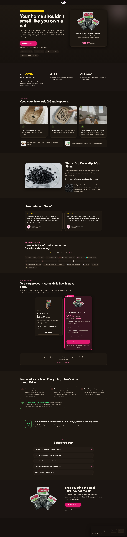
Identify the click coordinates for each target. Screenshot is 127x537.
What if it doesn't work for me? (44, 472)
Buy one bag (48, 332)
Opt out (114, 531)
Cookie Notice (99, 533)
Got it (121, 531)
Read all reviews (73, 253)
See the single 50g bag (62, 362)
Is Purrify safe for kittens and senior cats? (47, 461)
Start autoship (27, 43)
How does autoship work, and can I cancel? (48, 449)
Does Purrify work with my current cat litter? (48, 455)
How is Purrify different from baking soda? (48, 466)
